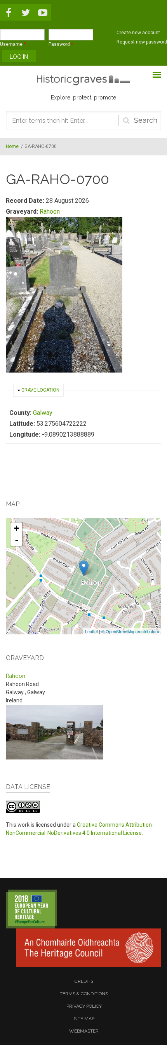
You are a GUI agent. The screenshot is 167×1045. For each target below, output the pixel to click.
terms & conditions (84, 993)
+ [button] (16, 528)
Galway (42, 412)
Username (13, 44)
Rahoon (50, 211)
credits (84, 981)
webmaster (84, 1031)
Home (12, 146)
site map (84, 1018)
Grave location (40, 390)
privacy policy (84, 1006)
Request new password (142, 42)
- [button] (16, 540)
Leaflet (91, 631)
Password (61, 44)
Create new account (138, 32)
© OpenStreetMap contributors (130, 631)
